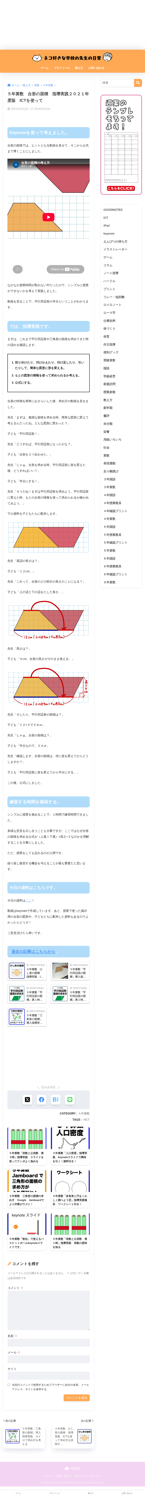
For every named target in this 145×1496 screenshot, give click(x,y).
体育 (106, 336)
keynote (108, 233)
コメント (16, 1288)
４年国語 (109, 495)
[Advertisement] (72, 25)
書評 (106, 416)
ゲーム (45, 67)
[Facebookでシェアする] (41, 1100)
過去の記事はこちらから (33, 951)
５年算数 (84, 1113)
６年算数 (109, 582)
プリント (109, 289)
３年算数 (109, 487)
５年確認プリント (115, 542)
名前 (13, 1336)
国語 (106, 368)
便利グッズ (110, 352)
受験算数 (109, 360)
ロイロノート (112, 305)
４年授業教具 (112, 503)
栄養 (106, 431)
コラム (107, 265)
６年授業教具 (112, 566)
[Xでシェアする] (27, 1100)
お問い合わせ (96, 67)
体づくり (109, 328)
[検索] (138, 83)
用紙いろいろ (112, 439)
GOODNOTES (113, 210)
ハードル (109, 281)
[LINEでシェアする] (70, 1100)
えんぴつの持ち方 (115, 241)
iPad (106, 225)
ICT (87, 1119)
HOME (74, 1468)
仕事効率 (109, 320)
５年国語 (109, 527)
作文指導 (109, 344)
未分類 (107, 424)
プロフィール (62, 67)
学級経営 (109, 376)
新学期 (107, 408)
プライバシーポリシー (87, 1476)
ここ (28, 900)
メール (14, 1352)
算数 (106, 455)
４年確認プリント (115, 511)
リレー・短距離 (113, 297)
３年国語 (109, 479)
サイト (12, 1369)
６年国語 (109, 558)
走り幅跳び (110, 471)
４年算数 (109, 519)
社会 (106, 447)
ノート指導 (110, 273)
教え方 (79, 67)
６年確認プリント (115, 574)
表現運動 (109, 463)
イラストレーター (115, 249)
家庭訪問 (109, 384)
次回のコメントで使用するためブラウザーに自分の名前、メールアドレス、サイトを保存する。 (50, 1387)
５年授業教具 (112, 534)
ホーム (49, 1476)
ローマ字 (109, 313)
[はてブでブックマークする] (55, 1100)
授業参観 (109, 392)
